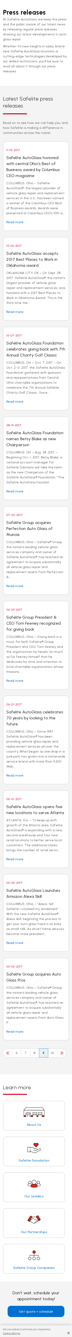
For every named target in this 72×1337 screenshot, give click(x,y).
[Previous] (7, 1052)
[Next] (61, 1052)
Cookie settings (11, 1333)
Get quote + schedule (36, 1311)
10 (52, 1053)
